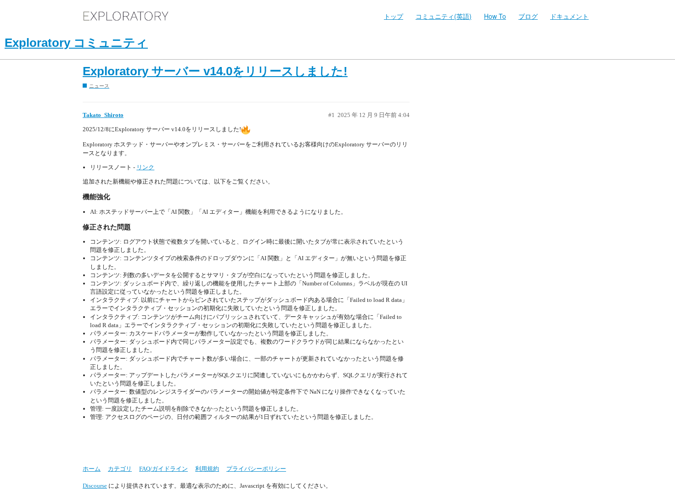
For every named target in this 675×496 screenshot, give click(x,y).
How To (495, 16)
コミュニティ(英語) (444, 16)
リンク (145, 167)
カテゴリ (120, 468)
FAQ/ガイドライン (163, 468)
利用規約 (207, 468)
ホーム (92, 468)
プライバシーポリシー (256, 468)
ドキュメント (569, 16)
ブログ (528, 16)
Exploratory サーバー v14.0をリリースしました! (215, 71)
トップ (393, 16)
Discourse (95, 485)
